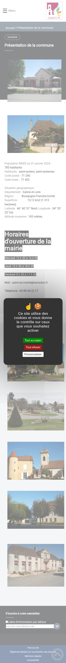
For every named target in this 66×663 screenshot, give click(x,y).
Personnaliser (33, 354)
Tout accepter (33, 340)
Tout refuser (33, 347)
